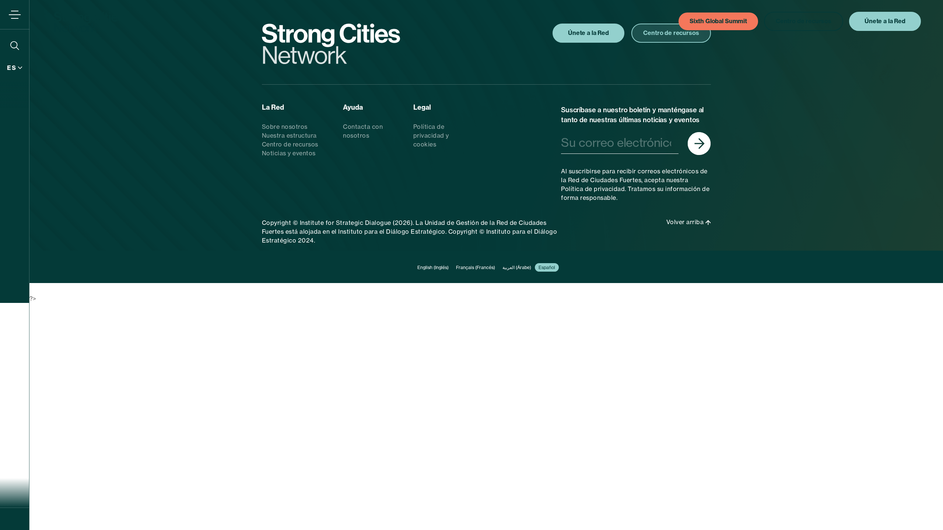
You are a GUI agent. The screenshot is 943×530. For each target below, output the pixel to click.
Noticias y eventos (289, 153)
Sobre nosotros (285, 126)
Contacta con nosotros (363, 131)
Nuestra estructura (289, 135)
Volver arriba (685, 222)
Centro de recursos (290, 144)
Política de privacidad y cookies (431, 135)
